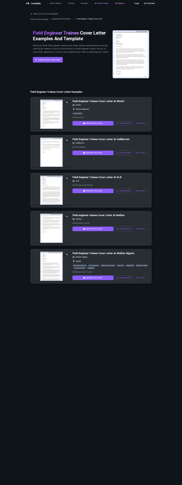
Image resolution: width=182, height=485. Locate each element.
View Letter (140, 123)
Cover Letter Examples (39, 19)
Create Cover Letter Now (49, 60)
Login (136, 3)
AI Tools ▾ (119, 3)
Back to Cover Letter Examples (46, 14)
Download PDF (125, 123)
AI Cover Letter (101, 3)
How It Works (55, 3)
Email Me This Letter (94, 123)
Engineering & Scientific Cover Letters (62, 19)
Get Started (149, 3)
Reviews (84, 3)
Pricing (71, 3)
